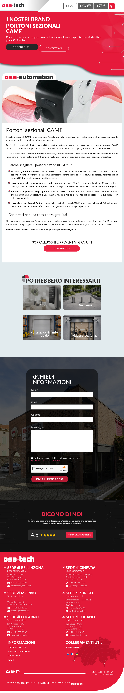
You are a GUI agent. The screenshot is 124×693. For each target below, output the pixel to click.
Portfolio (14, 656)
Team (11, 660)
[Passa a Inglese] (68, 653)
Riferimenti (72, 647)
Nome (34, 390)
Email (34, 402)
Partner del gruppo (19, 652)
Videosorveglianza (84, 335)
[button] (119, 6)
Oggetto (36, 415)
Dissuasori (85, 305)
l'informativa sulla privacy (45, 460)
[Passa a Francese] (72, 653)
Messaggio (37, 427)
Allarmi (44, 305)
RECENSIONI (11, 683)
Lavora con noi (17, 647)
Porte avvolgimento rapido (44, 334)
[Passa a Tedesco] (77, 653)
